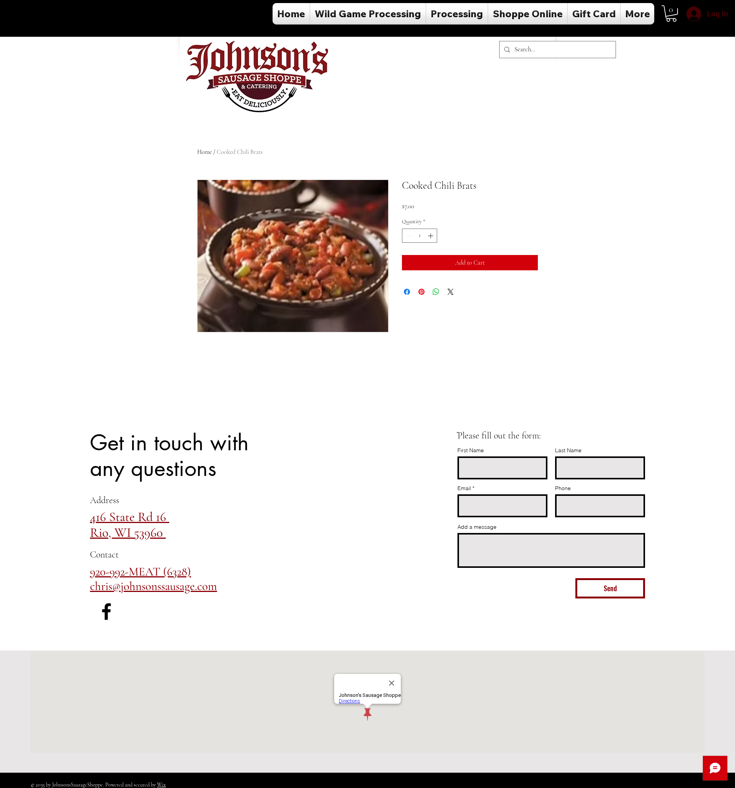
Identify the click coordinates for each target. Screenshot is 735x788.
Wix (161, 784)
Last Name (568, 450)
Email (464, 488)
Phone (563, 488)
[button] (671, 13)
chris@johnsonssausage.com (153, 586)
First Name (470, 450)
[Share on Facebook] (407, 291)
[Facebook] (106, 611)
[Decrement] (408, 235)
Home (204, 152)
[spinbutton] (419, 235)
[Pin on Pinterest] (421, 291)
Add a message (477, 527)
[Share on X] (450, 291)
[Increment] (431, 235)
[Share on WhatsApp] (436, 291)
